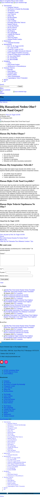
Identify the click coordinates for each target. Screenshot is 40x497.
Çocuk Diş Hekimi (13, 26)
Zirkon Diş (10, 16)
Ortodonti (6, 381)
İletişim (2, 93)
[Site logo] (7, 2)
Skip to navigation (5, 1)
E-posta (3, 272)
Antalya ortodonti (9, 416)
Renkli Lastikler (12, 74)
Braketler (10, 69)
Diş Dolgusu (11, 31)
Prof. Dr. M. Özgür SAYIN (15, 46)
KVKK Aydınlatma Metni (11, 370)
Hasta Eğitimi (11, 71)
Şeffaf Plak (10, 36)
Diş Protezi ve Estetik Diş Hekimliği (18, 9)
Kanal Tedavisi (11, 29)
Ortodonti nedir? (12, 73)
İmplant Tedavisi (12, 24)
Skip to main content (17, 1)
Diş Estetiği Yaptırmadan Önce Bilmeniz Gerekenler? (19, 312)
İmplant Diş (7, 397)
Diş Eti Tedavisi (12, 27)
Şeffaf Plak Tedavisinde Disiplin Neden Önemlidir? (19, 291)
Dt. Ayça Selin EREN (13, 56)
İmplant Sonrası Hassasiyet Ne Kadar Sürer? (17, 307)
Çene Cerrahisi (11, 21)
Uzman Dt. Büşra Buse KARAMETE (18, 54)
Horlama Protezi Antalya (14, 39)
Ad (1, 269)
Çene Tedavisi (11, 14)
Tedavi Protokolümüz (13, 76)
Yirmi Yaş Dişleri (12, 37)
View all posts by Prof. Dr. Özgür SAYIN (12, 234)
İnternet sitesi (4, 276)
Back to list (3, 239)
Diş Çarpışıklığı (8, 407)
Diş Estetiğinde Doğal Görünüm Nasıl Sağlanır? (18, 301)
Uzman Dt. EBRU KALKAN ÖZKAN (19, 51)
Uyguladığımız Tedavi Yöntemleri (17, 78)
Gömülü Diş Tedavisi (13, 34)
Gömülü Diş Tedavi (9, 409)
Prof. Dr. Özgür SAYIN (13, 114)
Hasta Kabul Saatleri (13, 64)
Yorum (2, 253)
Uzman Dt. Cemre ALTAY (15, 49)
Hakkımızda (7, 414)
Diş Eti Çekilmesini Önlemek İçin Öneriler (16, 296)
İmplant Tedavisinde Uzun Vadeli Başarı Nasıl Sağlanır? (20, 317)
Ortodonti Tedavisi (12, 7)
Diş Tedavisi (7, 100)
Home (2, 100)
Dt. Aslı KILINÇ (12, 58)
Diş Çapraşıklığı (12, 32)
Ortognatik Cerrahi (13, 12)
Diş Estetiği (10, 19)
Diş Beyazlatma (12, 17)
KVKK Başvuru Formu (11, 372)
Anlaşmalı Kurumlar (13, 42)
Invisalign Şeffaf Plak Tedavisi (16, 22)
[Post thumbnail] (19, 290)
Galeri (9, 63)
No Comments (18, 293)
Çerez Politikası (8, 373)
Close (1, 282)
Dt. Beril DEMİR (12, 59)
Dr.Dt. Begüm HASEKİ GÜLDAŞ (17, 53)
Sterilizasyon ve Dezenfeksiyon (16, 66)
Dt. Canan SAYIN (12, 47)
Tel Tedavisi (11, 10)
